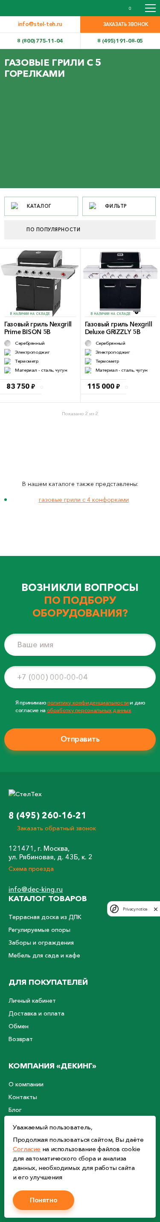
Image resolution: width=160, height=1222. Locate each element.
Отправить (80, 739)
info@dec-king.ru (36, 889)
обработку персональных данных (89, 710)
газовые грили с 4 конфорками (84, 499)
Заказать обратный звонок (56, 828)
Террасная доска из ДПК (45, 917)
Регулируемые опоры (39, 930)
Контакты (23, 1097)
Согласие (27, 1149)
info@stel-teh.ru (40, 24)
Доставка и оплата (36, 1013)
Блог (15, 1110)
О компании (26, 1084)
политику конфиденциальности (88, 702)
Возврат (21, 1039)
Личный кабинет (32, 1000)
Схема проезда (31, 869)
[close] (155, 909)
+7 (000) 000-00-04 (52, 677)
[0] (121, 8)
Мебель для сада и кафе (44, 955)
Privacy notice (135, 909)
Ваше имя (35, 644)
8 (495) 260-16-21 (48, 815)
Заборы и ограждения (41, 942)
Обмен (19, 1026)
